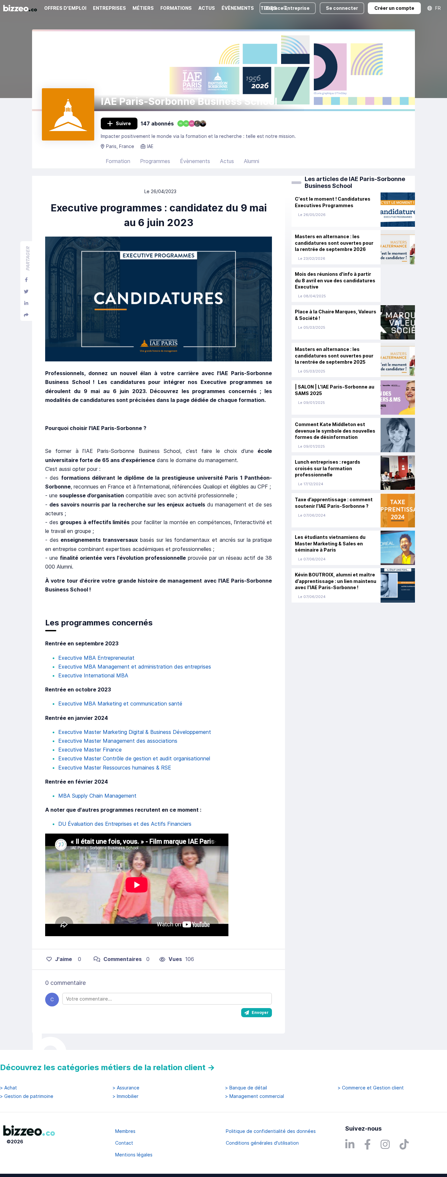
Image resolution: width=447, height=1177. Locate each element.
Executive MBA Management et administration (115, 666)
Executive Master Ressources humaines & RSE (114, 767)
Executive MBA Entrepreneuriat (96, 658)
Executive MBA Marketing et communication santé (120, 703)
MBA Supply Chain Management (97, 795)
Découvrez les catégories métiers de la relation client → (107, 1067)
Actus (227, 161)
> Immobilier (125, 1096)
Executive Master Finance (90, 749)
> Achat (8, 1087)
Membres (125, 1131)
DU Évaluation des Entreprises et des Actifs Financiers (124, 824)
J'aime (63, 959)
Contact (124, 1143)
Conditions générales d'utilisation (262, 1143)
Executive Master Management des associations (117, 741)
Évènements (195, 161)
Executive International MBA (93, 675)
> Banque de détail (246, 1087)
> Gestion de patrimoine (26, 1096)
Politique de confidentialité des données (271, 1131)
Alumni (251, 161)
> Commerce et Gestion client (371, 1087)
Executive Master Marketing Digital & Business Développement (134, 732)
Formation (118, 161)
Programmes (155, 161)
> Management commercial (254, 1096)
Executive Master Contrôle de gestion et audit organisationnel (134, 758)
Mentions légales (133, 1154)
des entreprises (191, 666)
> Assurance (126, 1087)
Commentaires (122, 959)
